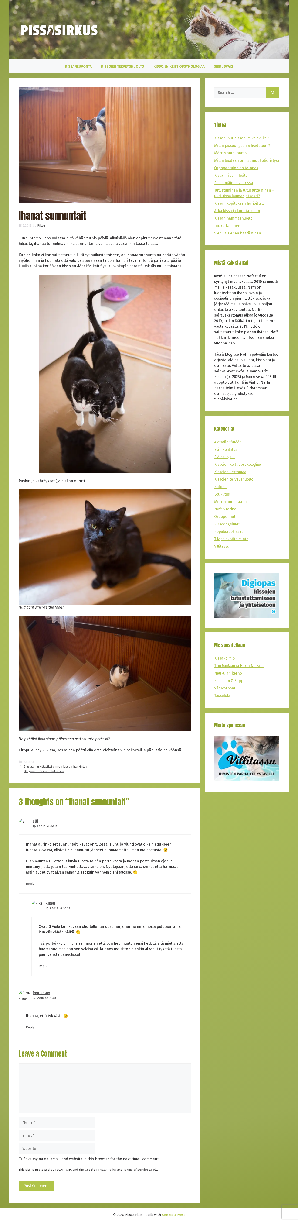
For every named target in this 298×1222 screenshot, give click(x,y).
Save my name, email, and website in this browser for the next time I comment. (91, 1159)
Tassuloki (222, 695)
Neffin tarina (225, 509)
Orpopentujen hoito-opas (236, 168)
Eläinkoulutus (225, 449)
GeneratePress (173, 1215)
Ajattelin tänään (228, 442)
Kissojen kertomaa (230, 472)
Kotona (29, 762)
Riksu (50, 903)
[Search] (272, 92)
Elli (35, 821)
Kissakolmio (224, 658)
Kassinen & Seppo (229, 680)
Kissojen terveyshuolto (122, 66)
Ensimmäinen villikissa (233, 183)
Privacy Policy (106, 1170)
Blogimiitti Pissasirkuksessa (44, 771)
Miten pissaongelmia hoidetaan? (242, 145)
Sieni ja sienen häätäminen (237, 233)
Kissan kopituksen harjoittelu (239, 203)
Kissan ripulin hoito (230, 175)
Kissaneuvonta (78, 66)
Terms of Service (135, 1170)
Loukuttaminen (227, 226)
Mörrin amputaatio (230, 153)
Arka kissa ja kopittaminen (237, 211)
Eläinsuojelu (224, 457)
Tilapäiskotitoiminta (231, 539)
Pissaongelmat (227, 524)
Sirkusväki (223, 66)
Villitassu (221, 546)
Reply (30, 884)
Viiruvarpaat (224, 688)
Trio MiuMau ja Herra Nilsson (239, 666)
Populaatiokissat (228, 531)
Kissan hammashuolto (233, 218)
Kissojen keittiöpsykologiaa (179, 66)
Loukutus (222, 494)
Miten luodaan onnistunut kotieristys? (246, 160)
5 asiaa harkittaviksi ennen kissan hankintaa (55, 766)
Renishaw (41, 993)
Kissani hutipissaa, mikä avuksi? (241, 138)
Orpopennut (224, 516)
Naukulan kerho (228, 673)
